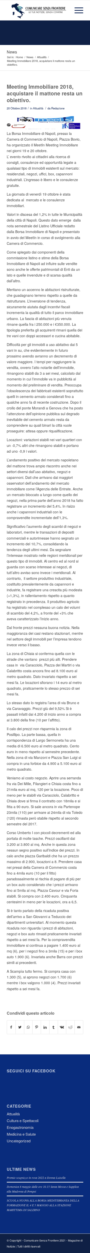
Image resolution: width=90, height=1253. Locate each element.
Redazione (57, 108)
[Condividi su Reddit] (70, 1027)
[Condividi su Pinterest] (36, 1027)
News (12, 52)
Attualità (38, 108)
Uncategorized (18, 1140)
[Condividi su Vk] (62, 1027)
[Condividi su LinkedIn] (45, 1027)
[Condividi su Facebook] (11, 1027)
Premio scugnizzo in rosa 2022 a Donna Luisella (36, 1178)
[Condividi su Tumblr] (54, 1027)
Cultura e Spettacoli (22, 1120)
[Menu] (76, 10)
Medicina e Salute (21, 1134)
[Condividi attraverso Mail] (79, 1027)
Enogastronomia (20, 1127)
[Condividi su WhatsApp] (28, 1027)
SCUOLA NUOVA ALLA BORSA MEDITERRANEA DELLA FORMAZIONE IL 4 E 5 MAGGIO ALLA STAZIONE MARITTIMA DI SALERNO (43, 1205)
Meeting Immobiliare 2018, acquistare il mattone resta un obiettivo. (44, 93)
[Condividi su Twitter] (20, 1027)
